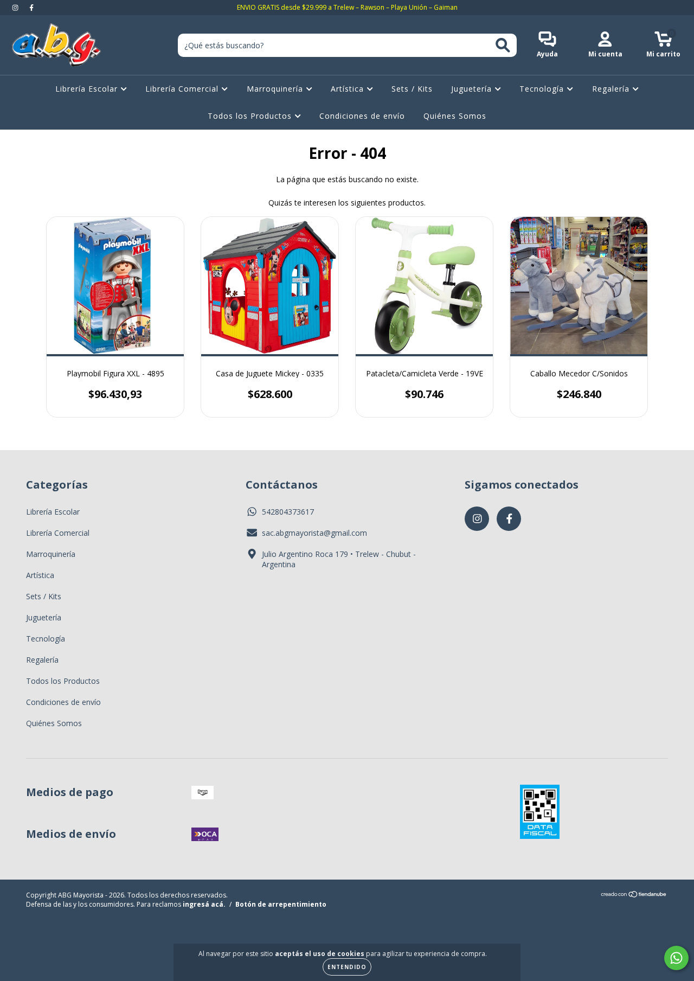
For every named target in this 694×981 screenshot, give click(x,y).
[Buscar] (503, 45)
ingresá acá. (204, 904)
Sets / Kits (412, 89)
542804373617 (288, 511)
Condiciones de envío (362, 116)
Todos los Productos (251, 116)
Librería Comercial (183, 89)
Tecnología (543, 89)
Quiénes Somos (454, 116)
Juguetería (472, 89)
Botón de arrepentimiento (280, 904)
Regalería (612, 89)
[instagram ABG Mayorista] (16, 7)
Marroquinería (276, 89)
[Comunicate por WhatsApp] (676, 958)
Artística (349, 89)
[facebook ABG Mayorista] (31, 7)
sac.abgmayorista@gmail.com (314, 533)
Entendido (347, 967)
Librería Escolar (87, 89)
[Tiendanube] (634, 895)
